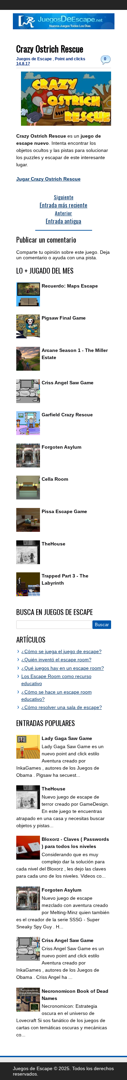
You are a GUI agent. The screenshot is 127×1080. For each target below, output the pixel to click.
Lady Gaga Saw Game (67, 738)
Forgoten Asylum (61, 447)
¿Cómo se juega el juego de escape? (61, 651)
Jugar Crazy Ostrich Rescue (48, 179)
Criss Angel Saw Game (67, 382)
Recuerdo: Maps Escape (70, 286)
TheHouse (53, 543)
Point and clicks (70, 59)
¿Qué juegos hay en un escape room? (62, 668)
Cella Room (55, 479)
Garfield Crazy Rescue (67, 414)
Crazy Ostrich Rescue (49, 48)
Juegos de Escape (34, 59)
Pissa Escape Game (64, 511)
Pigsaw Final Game (64, 318)
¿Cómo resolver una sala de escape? (61, 707)
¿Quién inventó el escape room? (56, 659)
